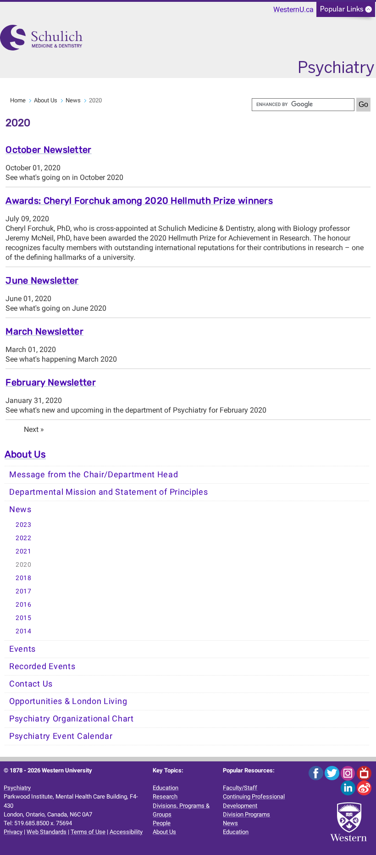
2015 (24, 618)
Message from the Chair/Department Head (93, 474)
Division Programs (246, 814)
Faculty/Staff (240, 787)
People (162, 823)
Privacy (13, 831)
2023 (24, 525)
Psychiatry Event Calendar (61, 736)
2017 (24, 591)
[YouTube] (364, 772)
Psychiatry (17, 787)
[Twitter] (333, 772)
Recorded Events (42, 666)
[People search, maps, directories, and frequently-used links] (345, 12)
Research (165, 796)
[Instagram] (349, 772)
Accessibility (126, 831)
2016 (24, 605)
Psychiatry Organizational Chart (71, 718)
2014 (24, 631)
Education (165, 787)
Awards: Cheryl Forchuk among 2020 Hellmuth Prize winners (139, 200)
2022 (24, 538)
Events (22, 649)
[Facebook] (317, 772)
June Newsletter (42, 280)
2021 (24, 551)
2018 (24, 578)
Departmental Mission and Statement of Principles (108, 492)
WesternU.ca (293, 9)
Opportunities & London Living (68, 701)
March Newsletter (44, 331)
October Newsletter (48, 149)
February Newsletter (51, 382)
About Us (45, 100)
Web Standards (46, 831)
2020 (24, 565)
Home (18, 100)
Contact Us (31, 683)
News (73, 100)
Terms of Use (88, 831)
